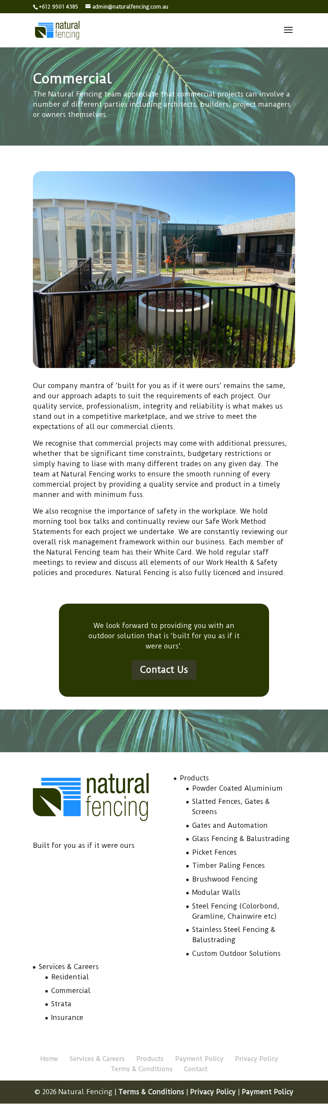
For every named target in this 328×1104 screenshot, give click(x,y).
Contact (196, 1069)
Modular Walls (216, 892)
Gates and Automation (230, 825)
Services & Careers (69, 967)
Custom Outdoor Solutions (236, 953)
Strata (61, 1004)
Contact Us (164, 669)
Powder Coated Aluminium (237, 788)
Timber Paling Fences (228, 866)
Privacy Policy (256, 1059)
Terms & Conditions (142, 1069)
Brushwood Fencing (225, 879)
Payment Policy (199, 1059)
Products (194, 778)
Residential (70, 977)
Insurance (67, 1017)
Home (49, 1059)
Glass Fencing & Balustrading (241, 839)
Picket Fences (214, 852)
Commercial (71, 991)
